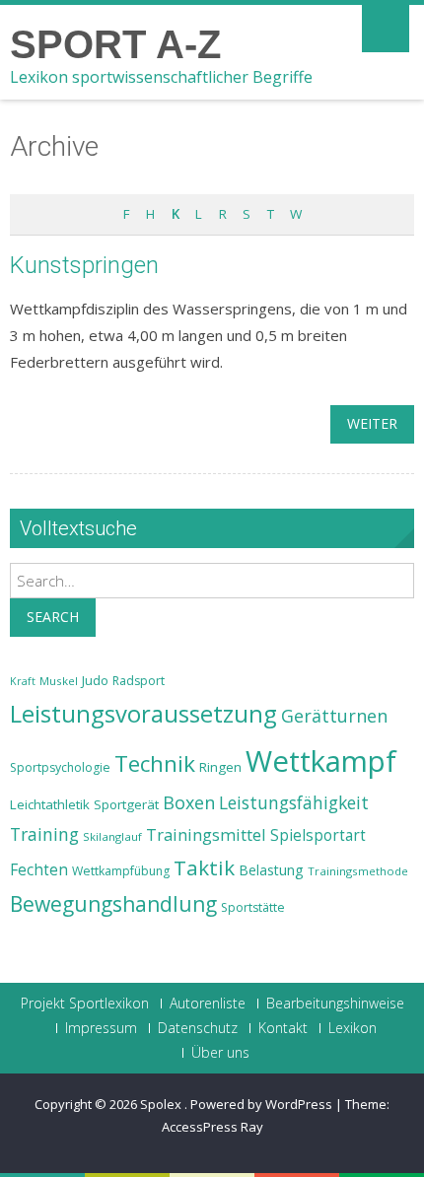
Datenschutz (198, 1028)
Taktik (204, 867)
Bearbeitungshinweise (335, 1003)
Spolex (162, 1104)
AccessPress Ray (212, 1127)
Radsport (138, 680)
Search (53, 616)
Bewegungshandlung (113, 904)
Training (44, 834)
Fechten (39, 870)
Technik (154, 763)
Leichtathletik (50, 804)
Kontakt (283, 1028)
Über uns (220, 1053)
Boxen (189, 802)
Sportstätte (253, 907)
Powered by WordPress (261, 1104)
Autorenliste (208, 1003)
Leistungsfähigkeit (294, 802)
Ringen (220, 767)
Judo (95, 680)
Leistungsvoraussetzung (143, 713)
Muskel (58, 680)
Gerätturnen (334, 715)
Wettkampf (321, 761)
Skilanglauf (112, 836)
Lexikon (352, 1028)
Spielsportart (318, 835)
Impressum (101, 1028)
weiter (372, 423)
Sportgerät (126, 804)
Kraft (22, 681)
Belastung (271, 870)
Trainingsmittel (206, 834)
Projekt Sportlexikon (85, 1003)
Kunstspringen (84, 265)
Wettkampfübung (121, 871)
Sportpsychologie (60, 767)
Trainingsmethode (358, 871)
